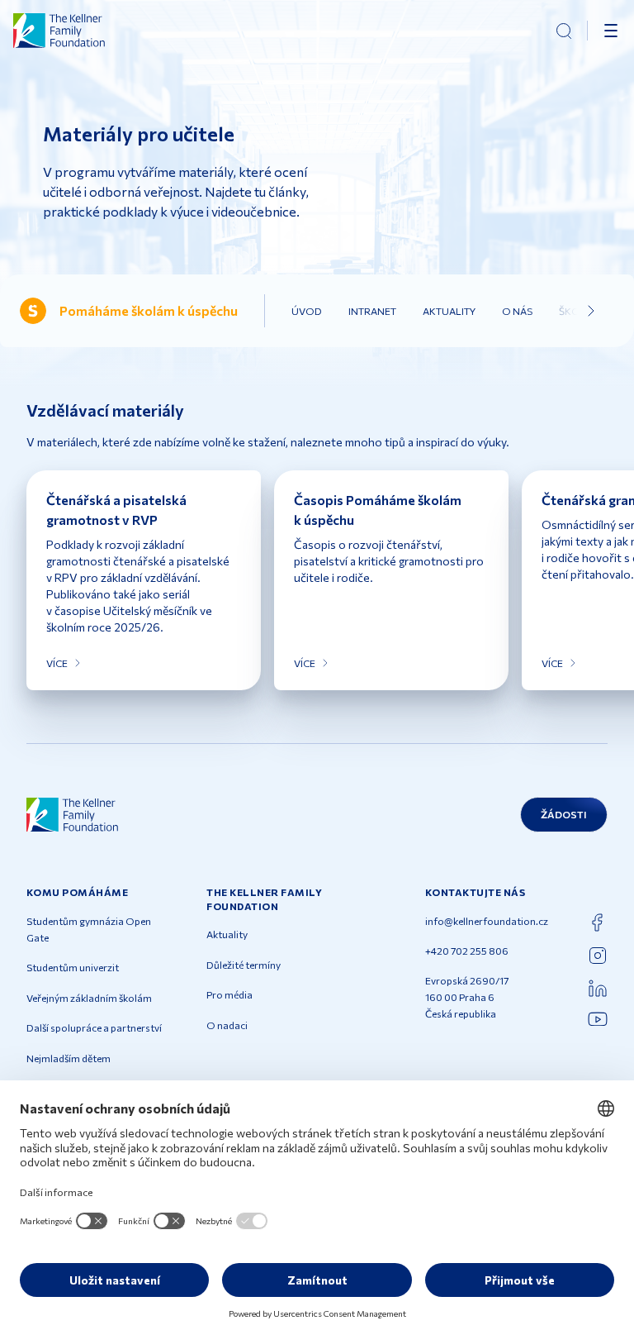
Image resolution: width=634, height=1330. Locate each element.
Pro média (229, 994)
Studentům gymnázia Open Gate (88, 929)
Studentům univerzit (72, 967)
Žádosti (564, 814)
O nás (517, 311)
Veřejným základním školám (89, 997)
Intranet (372, 311)
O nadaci (227, 1025)
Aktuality (449, 311)
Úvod (306, 311)
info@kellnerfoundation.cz (486, 921)
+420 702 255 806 (467, 950)
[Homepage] (59, 30)
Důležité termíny (243, 964)
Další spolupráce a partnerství (94, 1027)
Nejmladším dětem (68, 1058)
